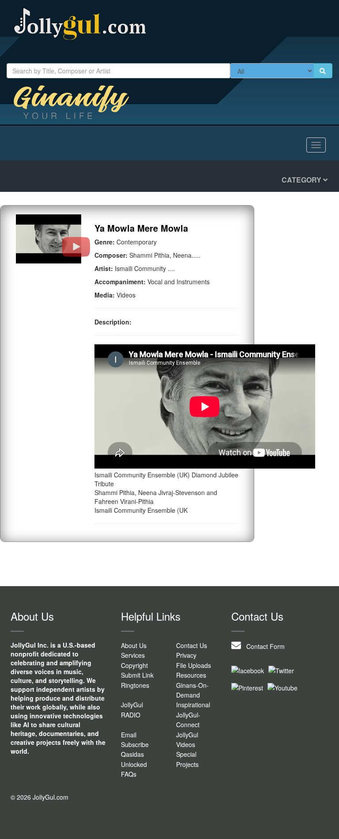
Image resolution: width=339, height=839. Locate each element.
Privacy (186, 655)
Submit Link (137, 675)
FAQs (128, 774)
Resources (191, 675)
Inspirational (193, 704)
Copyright (134, 665)
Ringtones (135, 685)
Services (133, 655)
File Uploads (193, 665)
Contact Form (263, 646)
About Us (134, 645)
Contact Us (191, 645)
